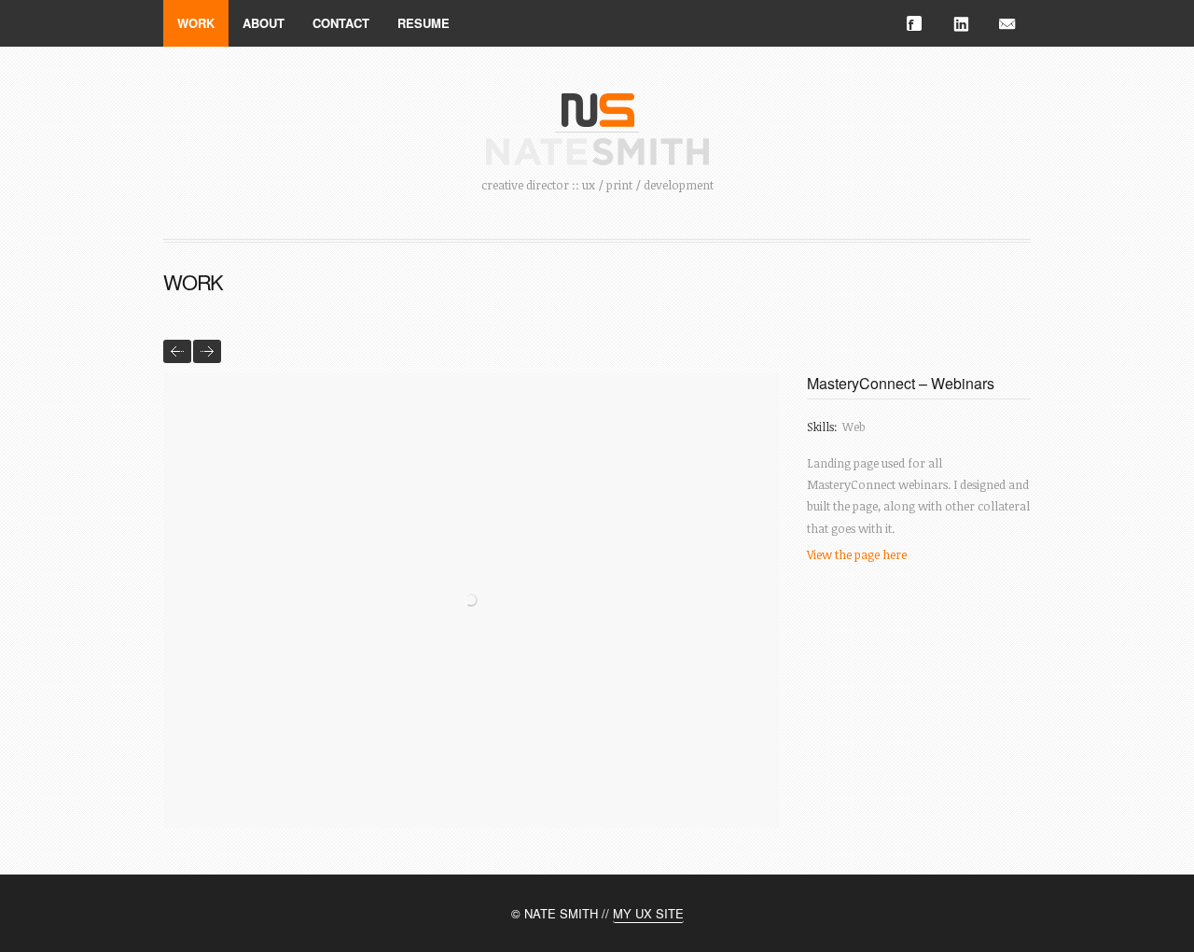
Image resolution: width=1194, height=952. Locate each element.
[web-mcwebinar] (471, 600)
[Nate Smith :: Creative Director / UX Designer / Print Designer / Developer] (597, 103)
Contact (340, 23)
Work (196, 23)
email (1007, 23)
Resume (423, 23)
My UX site (648, 913)
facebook (914, 23)
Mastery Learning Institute (207, 351)
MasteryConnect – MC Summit (177, 351)
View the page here (857, 554)
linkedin (960, 23)
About (264, 23)
